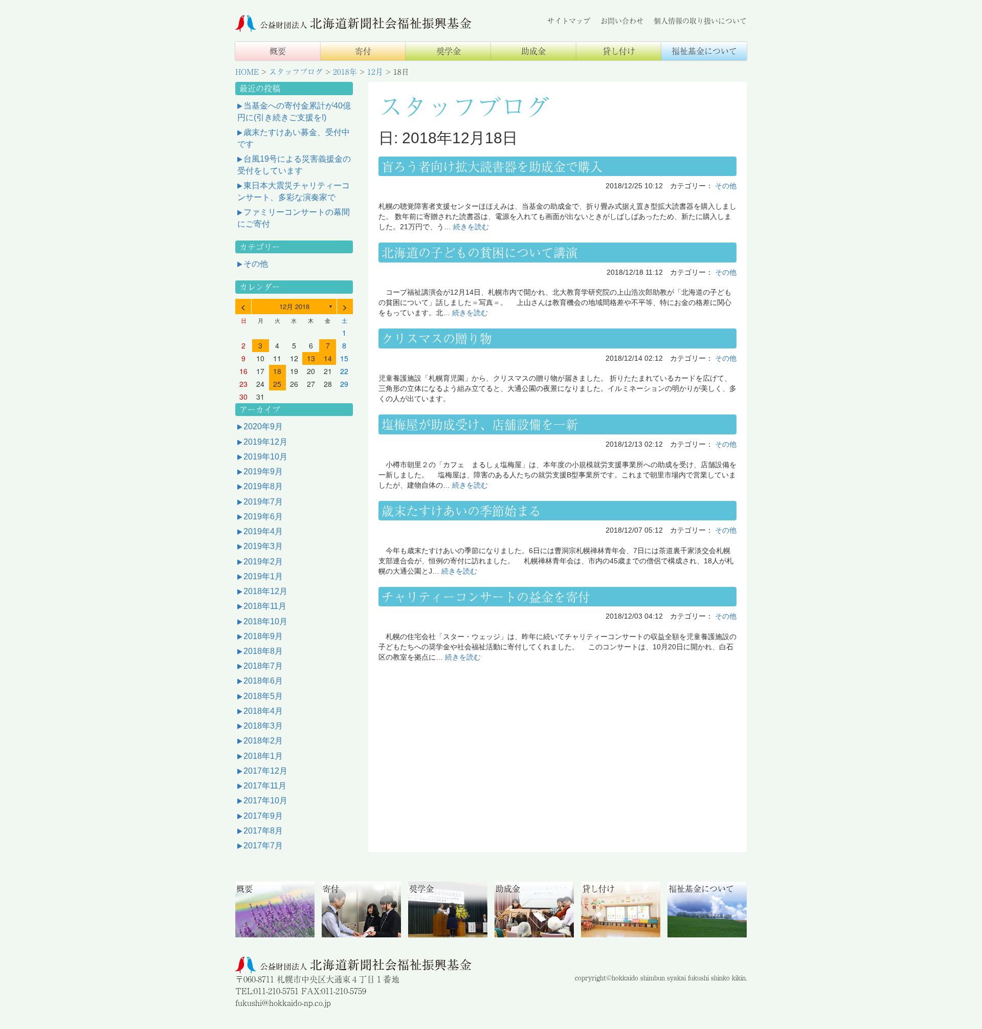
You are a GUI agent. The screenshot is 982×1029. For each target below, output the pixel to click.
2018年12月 (265, 591)
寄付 (363, 51)
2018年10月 (265, 621)
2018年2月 (263, 740)
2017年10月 (265, 800)
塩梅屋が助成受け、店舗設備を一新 (480, 424)
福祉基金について (704, 51)
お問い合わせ (621, 20)
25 (277, 384)
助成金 (533, 51)
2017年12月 (265, 771)
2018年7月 (263, 666)
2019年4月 (263, 531)
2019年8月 (263, 486)
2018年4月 (263, 711)
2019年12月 (265, 441)
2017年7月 (263, 845)
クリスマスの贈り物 (437, 338)
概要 (278, 51)
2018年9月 (263, 636)
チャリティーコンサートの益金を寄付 (486, 596)
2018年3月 (263, 725)
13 (311, 358)
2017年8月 (263, 830)
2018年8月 (263, 651)
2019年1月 (263, 576)
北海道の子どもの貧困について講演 (480, 252)
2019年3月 (263, 546)
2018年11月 (264, 606)
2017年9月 (263, 816)
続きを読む (471, 227)
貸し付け (618, 51)
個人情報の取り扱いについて (700, 20)
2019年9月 (263, 471)
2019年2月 (263, 561)
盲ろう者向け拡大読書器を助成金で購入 (492, 166)
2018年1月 (263, 756)
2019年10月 (265, 456)
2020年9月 (263, 426)
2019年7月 (263, 501)
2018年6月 (263, 680)
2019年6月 (263, 516)
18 (277, 371)
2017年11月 (264, 785)
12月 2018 (294, 306)
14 (328, 358)
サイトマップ (568, 20)
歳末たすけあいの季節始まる (461, 510)
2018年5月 (263, 696)
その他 (725, 186)
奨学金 (448, 51)
